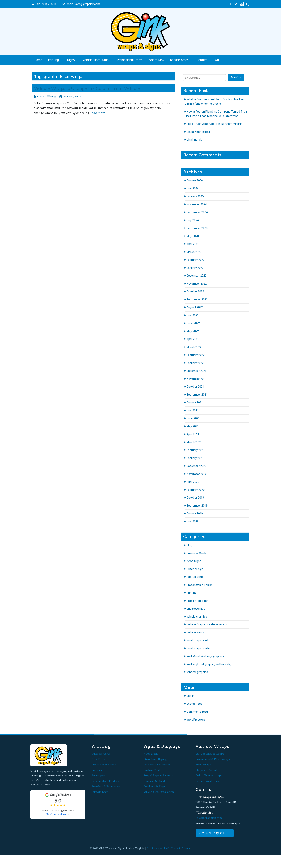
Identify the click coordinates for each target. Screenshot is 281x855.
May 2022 (193, 331)
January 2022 (195, 363)
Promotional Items (130, 60)
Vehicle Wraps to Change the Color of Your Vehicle (87, 88)
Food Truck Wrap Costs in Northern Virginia (214, 123)
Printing (53, 60)
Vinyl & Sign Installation (159, 791)
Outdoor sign (195, 569)
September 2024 (197, 212)
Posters (97, 770)
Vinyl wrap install (197, 640)
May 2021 (193, 426)
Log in (190, 696)
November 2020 (197, 474)
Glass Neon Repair (198, 132)
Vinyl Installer (195, 139)
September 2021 (197, 394)
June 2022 (193, 323)
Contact (202, 60)
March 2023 (194, 252)
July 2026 (193, 188)
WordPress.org (196, 719)
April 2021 (193, 434)
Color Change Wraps (209, 775)
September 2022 (197, 299)
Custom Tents (152, 770)
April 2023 (193, 244)
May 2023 (193, 236)
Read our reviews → (57, 814)
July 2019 (193, 521)
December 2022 (196, 275)
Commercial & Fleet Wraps (213, 759)
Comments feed (197, 711)
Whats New (156, 60)
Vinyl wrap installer (198, 648)
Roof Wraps (203, 764)
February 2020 (196, 489)
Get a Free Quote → (214, 833)
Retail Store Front (198, 600)
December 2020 (196, 466)
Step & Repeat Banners (158, 775)
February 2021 (196, 450)
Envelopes (98, 775)
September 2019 (197, 505)
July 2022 (193, 315)
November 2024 (197, 204)
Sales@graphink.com (87, 4)
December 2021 (196, 370)
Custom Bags (100, 791)
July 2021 (193, 410)
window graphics (197, 672)
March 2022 (194, 347)
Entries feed (194, 703)
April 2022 (193, 339)
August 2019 (195, 513)
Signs (71, 60)
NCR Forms (99, 759)
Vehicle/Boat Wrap (96, 60)
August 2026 (195, 180)
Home (38, 60)
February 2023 (196, 260)
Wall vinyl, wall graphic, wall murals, (209, 664)
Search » (235, 77)
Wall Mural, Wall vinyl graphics (205, 656)
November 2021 (197, 379)
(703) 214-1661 (50, 4)
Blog (53, 96)
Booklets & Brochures (106, 786)
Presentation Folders (105, 781)
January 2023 (195, 268)
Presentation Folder (199, 585)
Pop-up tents (195, 577)
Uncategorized (196, 608)
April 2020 (193, 481)
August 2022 (195, 307)
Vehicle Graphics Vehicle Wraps (207, 624)
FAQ (216, 60)
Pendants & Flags (155, 786)
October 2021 (195, 386)
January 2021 (195, 458)
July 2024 (193, 220)
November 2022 (197, 283)
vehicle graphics (197, 616)
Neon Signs (194, 561)
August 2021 (195, 402)
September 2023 (197, 228)
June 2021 (193, 418)
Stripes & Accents (207, 770)
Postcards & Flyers (104, 764)
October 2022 (195, 291)
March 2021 (194, 442)
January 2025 (195, 196)
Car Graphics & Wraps (210, 753)
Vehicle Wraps (196, 632)
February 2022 (196, 355)
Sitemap (186, 848)
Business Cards (196, 553)
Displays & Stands (155, 781)
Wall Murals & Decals (157, 764)
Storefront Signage (156, 759)
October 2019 (195, 497)
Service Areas (179, 60)
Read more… (98, 113)
